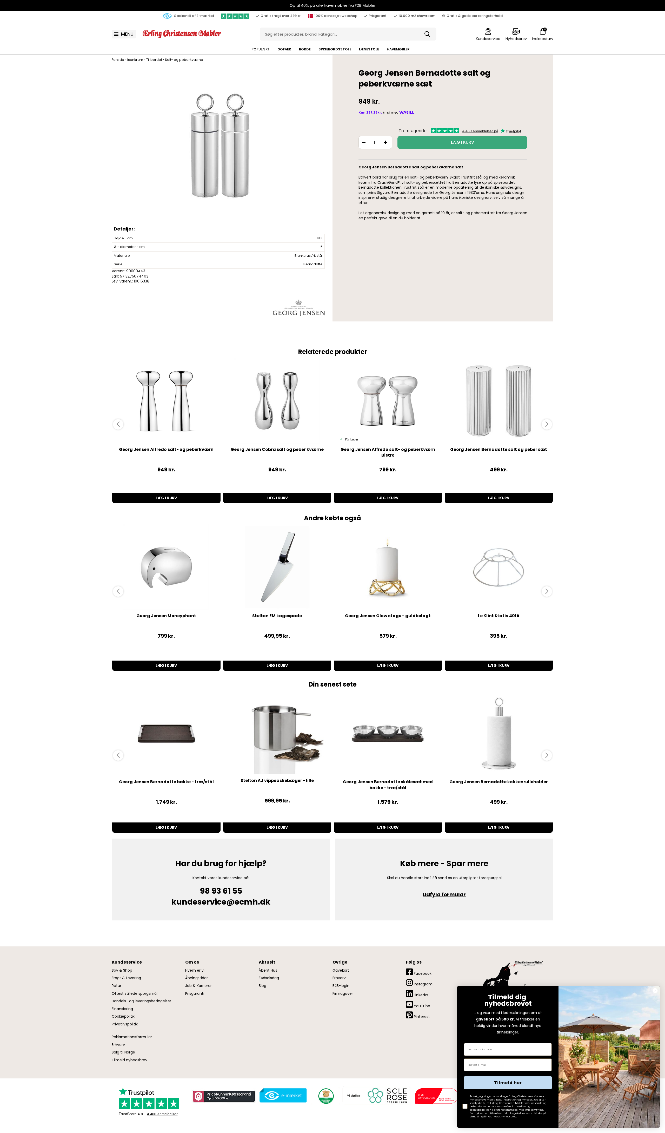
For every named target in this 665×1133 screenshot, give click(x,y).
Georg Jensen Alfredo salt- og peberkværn (166, 449)
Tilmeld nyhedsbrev (129, 1060)
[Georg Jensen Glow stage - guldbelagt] (388, 567)
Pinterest (421, 1016)
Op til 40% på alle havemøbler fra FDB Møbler (333, 5)
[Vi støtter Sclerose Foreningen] (376, 1095)
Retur (116, 985)
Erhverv (118, 1044)
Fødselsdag (269, 978)
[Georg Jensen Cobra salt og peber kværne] (277, 401)
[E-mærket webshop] (283, 1095)
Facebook (422, 973)
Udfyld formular (444, 894)
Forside (118, 59)
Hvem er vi (194, 970)
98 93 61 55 (221, 891)
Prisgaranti (194, 993)
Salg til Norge (123, 1052)
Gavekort (340, 970)
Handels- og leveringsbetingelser (141, 1001)
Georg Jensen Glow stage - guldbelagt (388, 616)
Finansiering (122, 1008)
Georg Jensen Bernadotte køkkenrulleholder (498, 782)
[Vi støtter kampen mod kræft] (436, 1095)
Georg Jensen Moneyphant (166, 616)
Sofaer (284, 49)
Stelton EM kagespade (277, 616)
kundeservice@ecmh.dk (220, 901)
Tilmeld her (508, 1083)
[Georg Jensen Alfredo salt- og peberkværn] (166, 401)
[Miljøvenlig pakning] (325, 1095)
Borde (305, 49)
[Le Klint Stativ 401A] (499, 567)
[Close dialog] (655, 990)
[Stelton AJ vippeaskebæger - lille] (277, 733)
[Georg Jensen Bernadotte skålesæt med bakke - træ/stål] (388, 733)
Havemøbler (398, 49)
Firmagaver (342, 993)
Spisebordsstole (334, 49)
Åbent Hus (268, 970)
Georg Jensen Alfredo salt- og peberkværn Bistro (388, 452)
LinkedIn (420, 995)
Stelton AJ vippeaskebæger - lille (277, 780)
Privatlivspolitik (125, 1024)
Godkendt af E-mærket (193, 15)
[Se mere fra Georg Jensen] (299, 307)
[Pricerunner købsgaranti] (223, 1096)
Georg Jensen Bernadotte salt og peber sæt (498, 449)
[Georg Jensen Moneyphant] (166, 567)
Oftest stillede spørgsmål (134, 993)
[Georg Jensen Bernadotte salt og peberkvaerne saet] (219, 150)
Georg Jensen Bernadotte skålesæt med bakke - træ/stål (388, 785)
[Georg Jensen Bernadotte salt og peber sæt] (499, 401)
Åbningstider (196, 978)
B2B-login (340, 985)
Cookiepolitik (123, 1016)
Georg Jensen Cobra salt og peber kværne (277, 449)
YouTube (421, 1006)
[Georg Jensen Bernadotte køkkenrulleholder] (499, 733)
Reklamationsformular (132, 1037)
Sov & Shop (122, 970)
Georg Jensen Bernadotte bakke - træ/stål (166, 782)
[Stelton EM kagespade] (277, 567)
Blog (262, 985)
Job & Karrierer (198, 985)
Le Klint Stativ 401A (499, 616)
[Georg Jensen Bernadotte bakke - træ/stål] (166, 733)
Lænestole (369, 49)
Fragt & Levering (126, 978)
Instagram (423, 984)
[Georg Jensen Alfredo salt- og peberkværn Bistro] (388, 401)
